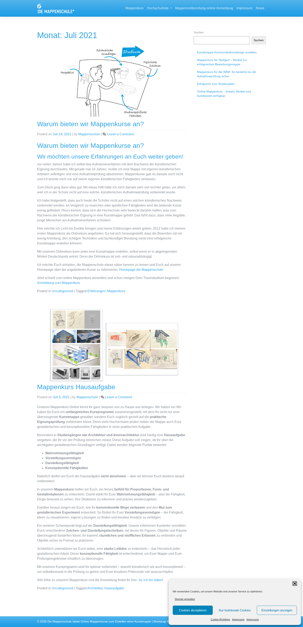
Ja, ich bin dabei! (150, 580)
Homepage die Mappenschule (141, 269)
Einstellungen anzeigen (276, 610)
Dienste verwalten (185, 599)
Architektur (95, 588)
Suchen (199, 32)
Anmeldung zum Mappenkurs (58, 283)
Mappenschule (89, 134)
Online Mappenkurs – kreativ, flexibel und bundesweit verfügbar (224, 93)
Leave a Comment (120, 134)
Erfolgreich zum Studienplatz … (217, 83)
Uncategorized (62, 291)
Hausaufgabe (114, 588)
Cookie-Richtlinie (220, 619)
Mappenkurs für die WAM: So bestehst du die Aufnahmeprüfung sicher (226, 74)
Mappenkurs (135, 8)
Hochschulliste (158, 8)
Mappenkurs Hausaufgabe (76, 387)
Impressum (238, 619)
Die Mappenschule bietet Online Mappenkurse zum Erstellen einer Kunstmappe (99, 621)
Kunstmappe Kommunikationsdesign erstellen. (227, 52)
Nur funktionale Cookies (235, 610)
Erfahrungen (96, 291)
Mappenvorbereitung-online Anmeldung (204, 8)
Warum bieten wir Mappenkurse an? (90, 124)
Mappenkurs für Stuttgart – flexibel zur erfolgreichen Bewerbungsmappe (222, 62)
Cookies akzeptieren (193, 610)
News (260, 8)
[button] (295, 583)
